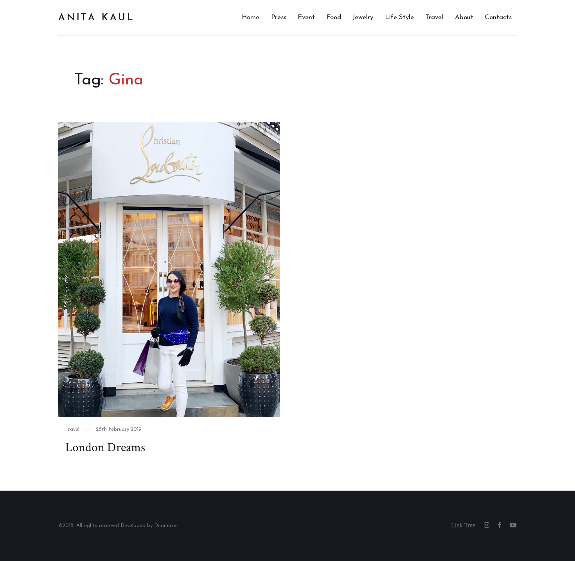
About (464, 17)
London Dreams (105, 447)
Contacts (498, 17)
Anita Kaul (96, 18)
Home (250, 17)
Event (306, 17)
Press (278, 17)
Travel (434, 17)
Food (334, 17)
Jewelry (362, 17)
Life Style (399, 17)
